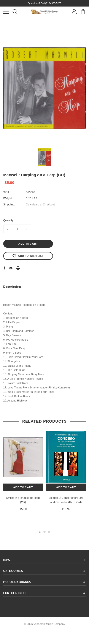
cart (83, 12)
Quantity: (8, 220)
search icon (15, 12)
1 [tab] (40, 532)
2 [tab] (44, 532)
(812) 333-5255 (53, 3)
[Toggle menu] (6, 12)
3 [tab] (49, 532)
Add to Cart (23, 487)
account (74, 12)
